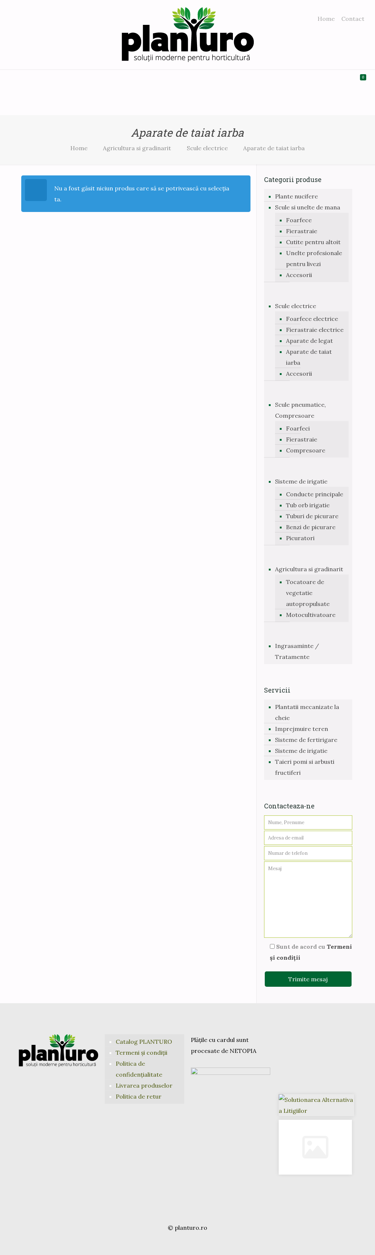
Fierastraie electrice (315, 329)
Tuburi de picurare (312, 516)
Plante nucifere (296, 196)
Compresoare (305, 450)
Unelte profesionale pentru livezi (314, 258)
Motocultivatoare (310, 614)
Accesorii (299, 274)
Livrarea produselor (144, 1085)
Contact (352, 19)
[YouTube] (187, 1242)
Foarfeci (298, 428)
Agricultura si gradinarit (137, 148)
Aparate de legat (309, 340)
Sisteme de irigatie (301, 481)
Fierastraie (301, 231)
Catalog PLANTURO (144, 1041)
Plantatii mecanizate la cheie (307, 712)
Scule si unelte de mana (307, 207)
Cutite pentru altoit (313, 242)
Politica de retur (138, 1096)
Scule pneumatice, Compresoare (300, 410)
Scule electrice (207, 148)
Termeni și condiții (141, 1052)
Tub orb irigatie (308, 505)
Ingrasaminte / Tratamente (297, 651)
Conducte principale (314, 494)
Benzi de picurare (310, 527)
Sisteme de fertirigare (306, 739)
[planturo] (188, 34)
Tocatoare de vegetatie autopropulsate (308, 592)
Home (326, 19)
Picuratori (300, 538)
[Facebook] (177, 1242)
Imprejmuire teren (301, 728)
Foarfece (299, 220)
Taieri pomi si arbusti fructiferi (304, 767)
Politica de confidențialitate (139, 1069)
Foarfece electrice (312, 318)
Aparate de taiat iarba (309, 357)
